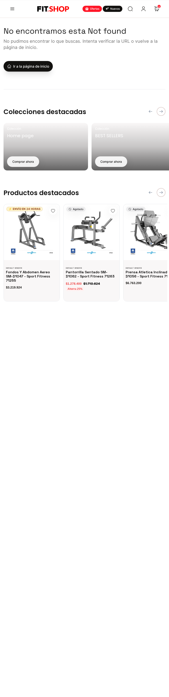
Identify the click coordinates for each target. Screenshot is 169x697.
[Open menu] (12, 9)
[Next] (161, 111)
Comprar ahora (23, 161)
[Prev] (150, 111)
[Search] (130, 9)
